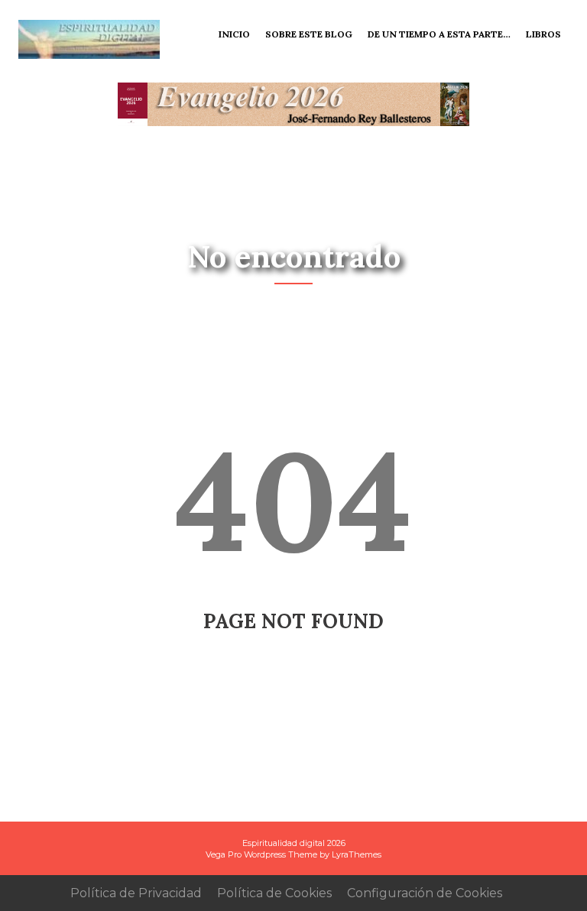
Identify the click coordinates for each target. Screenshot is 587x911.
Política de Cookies (274, 893)
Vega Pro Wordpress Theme (261, 854)
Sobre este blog (308, 34)
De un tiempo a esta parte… (439, 34)
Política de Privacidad (136, 893)
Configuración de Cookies (424, 893)
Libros (543, 34)
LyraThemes (356, 854)
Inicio (234, 34)
